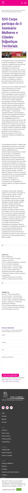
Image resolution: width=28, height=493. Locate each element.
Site (3, 350)
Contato (4, 422)
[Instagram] (3, 407)
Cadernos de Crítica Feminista (10, 472)
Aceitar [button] (18, 489)
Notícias (4, 416)
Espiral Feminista (7, 453)
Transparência (6, 442)
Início (3, 413)
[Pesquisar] (22, 3)
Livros (3, 478)
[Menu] (25, 3)
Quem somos (5, 433)
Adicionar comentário (8, 357)
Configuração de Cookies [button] (8, 489)
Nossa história (6, 436)
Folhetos (4, 475)
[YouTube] (7, 407)
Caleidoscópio (6, 450)
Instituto (4, 430)
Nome (4, 335)
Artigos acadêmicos (7, 463)
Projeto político (6, 439)
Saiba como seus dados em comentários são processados (11, 380)
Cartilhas (4, 469)
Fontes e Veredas (7, 455)
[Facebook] (11, 407)
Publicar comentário (10, 375)
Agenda (4, 419)
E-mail (4, 342)
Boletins (4, 466)
